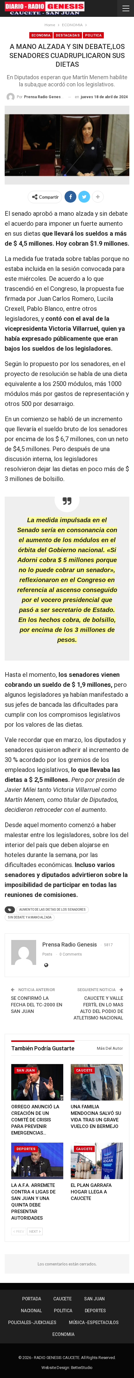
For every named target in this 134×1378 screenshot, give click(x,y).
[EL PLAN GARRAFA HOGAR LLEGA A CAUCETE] (97, 1161)
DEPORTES (26, 1149)
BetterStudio (82, 1367)
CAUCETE (84, 1070)
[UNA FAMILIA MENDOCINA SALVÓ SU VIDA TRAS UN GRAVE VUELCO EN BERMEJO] (97, 1082)
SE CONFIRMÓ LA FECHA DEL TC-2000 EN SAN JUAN (36, 1004)
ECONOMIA (40, 35)
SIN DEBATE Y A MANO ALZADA (29, 917)
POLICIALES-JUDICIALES (32, 1322)
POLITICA (93, 35)
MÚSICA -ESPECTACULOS (94, 1322)
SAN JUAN (26, 1070)
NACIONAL (31, 1310)
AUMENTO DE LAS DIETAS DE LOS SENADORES (52, 909)
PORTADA (31, 1298)
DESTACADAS (68, 35)
